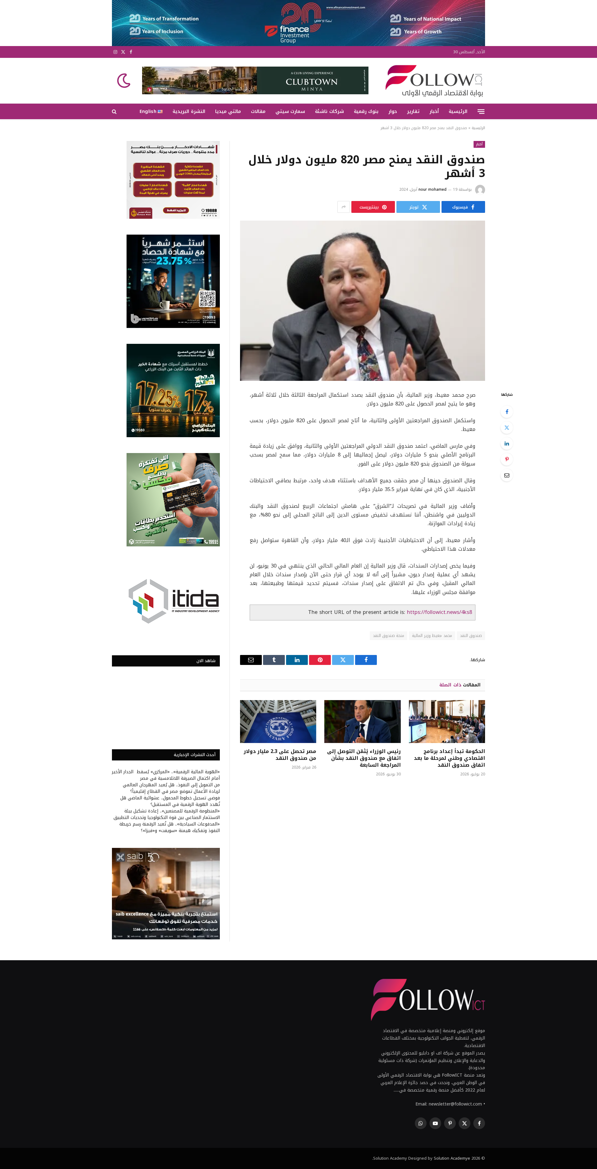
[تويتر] (507, 427)
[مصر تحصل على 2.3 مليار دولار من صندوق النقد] (278, 721)
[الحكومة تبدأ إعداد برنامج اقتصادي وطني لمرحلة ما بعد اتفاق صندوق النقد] (447, 721)
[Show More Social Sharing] (343, 207)
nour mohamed (433, 189)
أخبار (434, 111)
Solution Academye (452, 1158)
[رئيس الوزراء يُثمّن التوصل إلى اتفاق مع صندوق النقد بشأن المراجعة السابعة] (362, 721)
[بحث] (115, 112)
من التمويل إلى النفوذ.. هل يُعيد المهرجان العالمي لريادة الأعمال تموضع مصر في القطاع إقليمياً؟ (171, 788)
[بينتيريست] (507, 459)
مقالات (258, 111)
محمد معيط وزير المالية (432, 635)
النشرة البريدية (189, 111)
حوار (392, 111)
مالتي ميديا (228, 111)
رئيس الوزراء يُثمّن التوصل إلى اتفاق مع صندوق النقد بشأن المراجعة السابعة (363, 758)
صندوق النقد (471, 635)
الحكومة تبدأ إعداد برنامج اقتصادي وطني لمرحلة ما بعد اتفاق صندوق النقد (449, 758)
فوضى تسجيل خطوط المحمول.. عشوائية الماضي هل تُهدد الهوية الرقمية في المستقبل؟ (170, 801)
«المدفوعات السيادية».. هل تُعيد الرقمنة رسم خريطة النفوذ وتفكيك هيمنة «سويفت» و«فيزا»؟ (169, 827)
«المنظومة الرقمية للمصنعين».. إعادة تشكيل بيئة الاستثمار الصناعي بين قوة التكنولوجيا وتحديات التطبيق (166, 814)
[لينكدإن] (507, 443)
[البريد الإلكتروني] (507, 475)
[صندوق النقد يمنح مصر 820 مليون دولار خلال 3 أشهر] (362, 301)
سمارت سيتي (290, 111)
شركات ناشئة (329, 111)
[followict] (432, 80)
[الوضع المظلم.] (124, 80)
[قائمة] (481, 111)
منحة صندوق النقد (389, 635)
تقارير (413, 111)
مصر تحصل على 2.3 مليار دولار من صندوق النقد (280, 755)
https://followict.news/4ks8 (439, 612)
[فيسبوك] (507, 411)
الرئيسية (458, 111)
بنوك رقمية (366, 111)
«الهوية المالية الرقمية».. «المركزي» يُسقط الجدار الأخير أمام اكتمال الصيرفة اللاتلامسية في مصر (166, 775)
